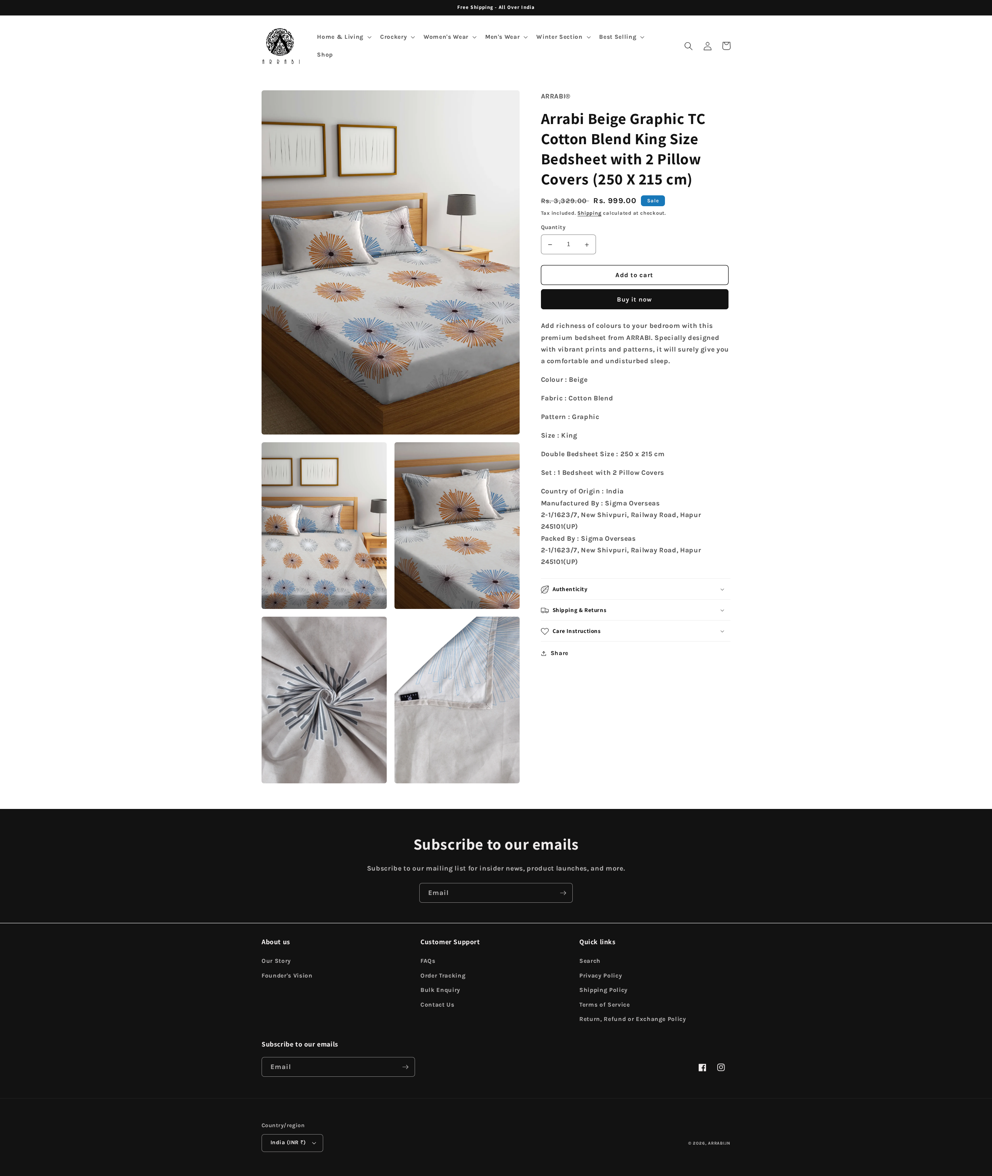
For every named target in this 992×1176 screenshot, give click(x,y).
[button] (343, 37)
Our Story (276, 960)
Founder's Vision (287, 975)
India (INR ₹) (288, 1142)
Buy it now (635, 299)
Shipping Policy (603, 989)
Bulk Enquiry (440, 989)
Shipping (589, 213)
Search (590, 960)
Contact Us (437, 1004)
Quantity (553, 227)
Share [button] (559, 653)
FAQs (428, 960)
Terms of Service (604, 1004)
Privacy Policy (600, 975)
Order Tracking (442, 975)
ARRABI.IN (719, 1143)
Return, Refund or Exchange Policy (632, 1019)
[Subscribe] (563, 893)
